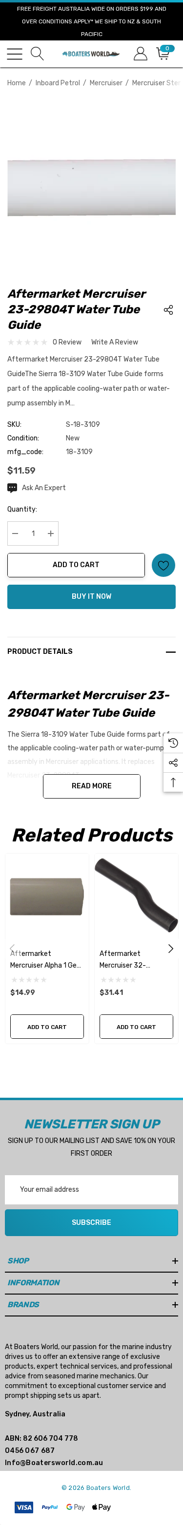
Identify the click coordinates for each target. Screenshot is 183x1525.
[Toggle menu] (14, 54)
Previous (12, 948)
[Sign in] (139, 53)
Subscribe (91, 1223)
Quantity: (22, 509)
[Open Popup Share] (168, 310)
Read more (92, 786)
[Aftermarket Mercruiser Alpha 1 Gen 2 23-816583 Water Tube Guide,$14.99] (47, 895)
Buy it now (91, 596)
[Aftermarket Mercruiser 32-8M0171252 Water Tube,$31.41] (136, 895)
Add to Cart (76, 565)
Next (171, 948)
